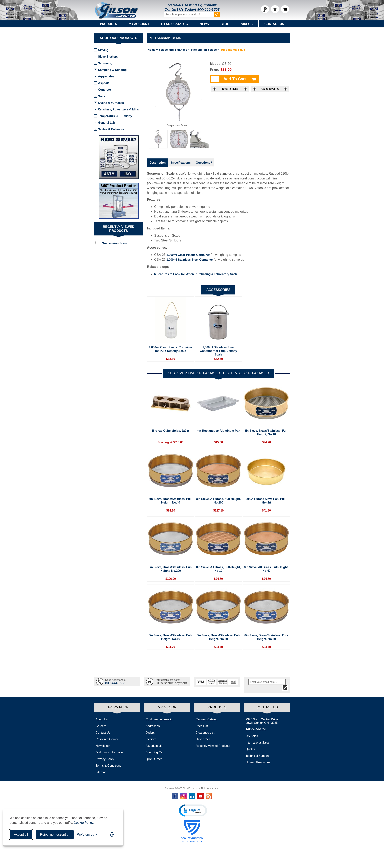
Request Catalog (206, 719)
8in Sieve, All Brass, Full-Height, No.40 (266, 568)
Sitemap (101, 772)
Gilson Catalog (174, 24)
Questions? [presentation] (204, 162)
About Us (102, 719)
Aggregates (106, 76)
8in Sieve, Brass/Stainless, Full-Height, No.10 (266, 432)
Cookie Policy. (84, 822)
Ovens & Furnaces (111, 102)
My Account (139, 24)
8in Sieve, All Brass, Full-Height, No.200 (218, 500)
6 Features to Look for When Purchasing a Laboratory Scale (196, 274)
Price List (202, 726)
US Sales (252, 736)
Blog (225, 24)
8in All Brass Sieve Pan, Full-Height (266, 500)
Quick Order (154, 759)
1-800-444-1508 (256, 729)
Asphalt (103, 83)
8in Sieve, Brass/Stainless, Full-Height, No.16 (170, 637)
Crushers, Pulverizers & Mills (118, 109)
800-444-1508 (208, 9)
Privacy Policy (105, 759)
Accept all (21, 834)
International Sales (258, 742)
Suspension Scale (114, 243)
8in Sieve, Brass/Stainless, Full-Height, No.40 (170, 500)
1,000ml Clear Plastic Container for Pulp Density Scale (170, 348)
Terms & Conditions (108, 765)
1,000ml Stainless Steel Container (189, 259)
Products (108, 24)
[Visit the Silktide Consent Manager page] (112, 834)
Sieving (103, 50)
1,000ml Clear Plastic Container (188, 254)
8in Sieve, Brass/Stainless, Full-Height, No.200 (170, 568)
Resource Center (107, 739)
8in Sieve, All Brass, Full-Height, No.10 (218, 568)
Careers (101, 726)
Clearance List (205, 732)
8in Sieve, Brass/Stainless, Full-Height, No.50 (266, 637)
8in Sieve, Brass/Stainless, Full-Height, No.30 (218, 637)
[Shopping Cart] (285, 9)
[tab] (157, 162)
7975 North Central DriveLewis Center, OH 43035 (262, 721)
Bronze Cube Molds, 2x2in (170, 430)
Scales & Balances (111, 129)
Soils (101, 96)
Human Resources (258, 762)
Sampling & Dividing (112, 69)
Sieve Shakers (108, 56)
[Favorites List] (275, 9)
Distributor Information (110, 752)
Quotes (250, 749)
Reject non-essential (54, 834)
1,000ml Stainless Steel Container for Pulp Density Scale (218, 350)
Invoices (151, 739)
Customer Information (160, 719)
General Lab (106, 122)
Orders (150, 732)
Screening (105, 63)
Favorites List (154, 745)
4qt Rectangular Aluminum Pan (218, 430)
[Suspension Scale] (158, 139)
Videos (247, 24)
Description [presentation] (157, 162)
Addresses (153, 726)
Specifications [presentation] (181, 162)
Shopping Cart (155, 752)
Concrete (104, 89)
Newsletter (103, 745)
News (204, 24)
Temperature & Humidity (115, 116)
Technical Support (257, 755)
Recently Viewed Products (213, 745)
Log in (265, 9)
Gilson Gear (203, 739)
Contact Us (274, 24)
